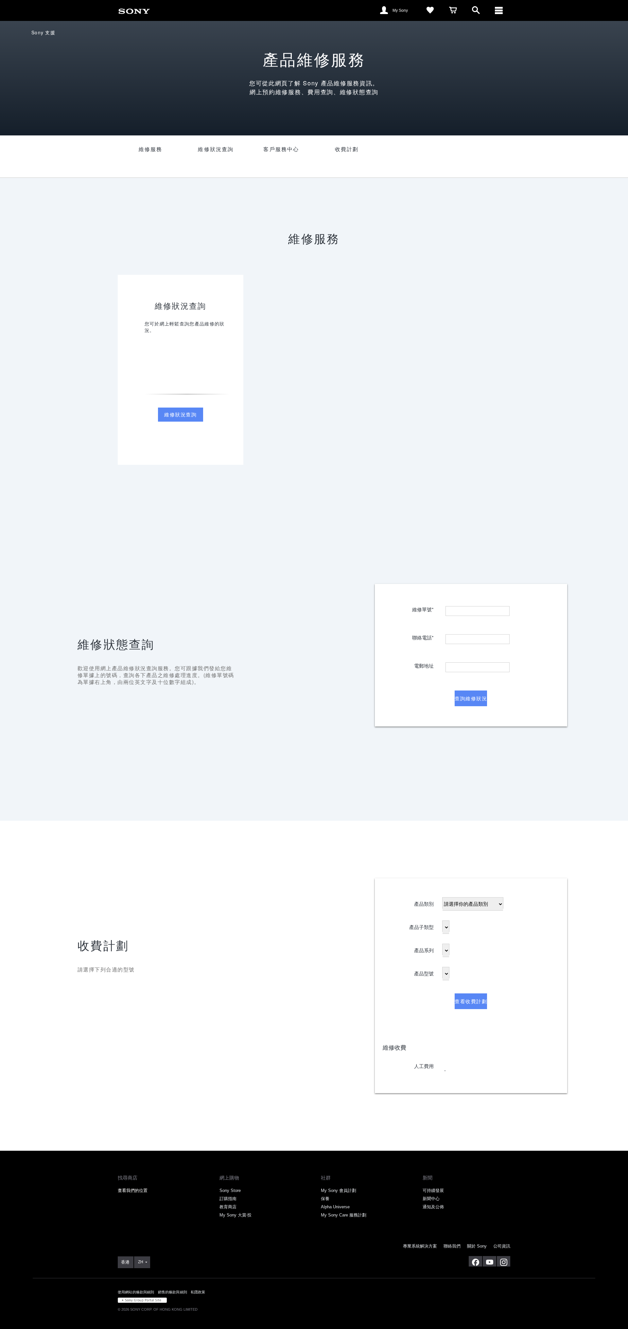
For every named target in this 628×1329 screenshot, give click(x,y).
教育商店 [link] (227, 1206)
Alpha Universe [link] (335, 1206)
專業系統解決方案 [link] (420, 1246)
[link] (134, 10)
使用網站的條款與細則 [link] (136, 1292)
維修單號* (423, 607)
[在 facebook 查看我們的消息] (475, 1261)
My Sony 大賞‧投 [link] (235, 1215)
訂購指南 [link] (227, 1198)
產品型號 (424, 971)
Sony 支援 (43, 32)
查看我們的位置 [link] (133, 1190)
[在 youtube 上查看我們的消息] (489, 1261)
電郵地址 (424, 664)
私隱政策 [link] (198, 1292)
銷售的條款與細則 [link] (172, 1292)
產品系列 (424, 948)
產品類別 (424, 902)
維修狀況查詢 (180, 414)
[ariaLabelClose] (498, 10)
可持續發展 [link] (433, 1190)
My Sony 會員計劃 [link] (338, 1190)
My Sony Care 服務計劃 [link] (343, 1215)
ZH (140, 1262)
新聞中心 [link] (431, 1198)
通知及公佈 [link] (433, 1206)
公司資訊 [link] (501, 1246)
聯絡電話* (423, 636)
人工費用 (424, 1064)
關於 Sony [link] (477, 1246)
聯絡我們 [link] (452, 1246)
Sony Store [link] (230, 1190)
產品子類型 (421, 925)
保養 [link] (325, 1198)
